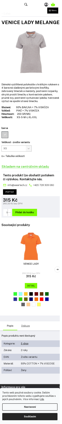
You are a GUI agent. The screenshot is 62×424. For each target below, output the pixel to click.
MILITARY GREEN (26, 299)
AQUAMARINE (20, 294)
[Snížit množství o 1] (9, 214)
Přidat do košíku (24, 212)
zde (42, 399)
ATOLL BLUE (26, 294)
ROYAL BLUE (47, 299)
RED (41, 299)
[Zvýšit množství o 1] (9, 210)
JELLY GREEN (20, 299)
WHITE (34, 304)
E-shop (24, 343)
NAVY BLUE (31, 299)
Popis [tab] (10, 325)
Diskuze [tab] (25, 325)
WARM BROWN (28, 304)
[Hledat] (26, 5)
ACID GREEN (15, 294)
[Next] (57, 269)
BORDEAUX (36, 294)
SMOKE (23, 304)
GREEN (47, 294)
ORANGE (36, 299)
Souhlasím (30, 416)
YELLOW (39, 304)
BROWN (41, 294)
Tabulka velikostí (15, 156)
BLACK (31, 294)
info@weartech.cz (17, 185)
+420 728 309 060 (43, 185)
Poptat (9, 192)
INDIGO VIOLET (15, 299)
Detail (31, 286)
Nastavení (30, 406)
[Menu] (52, 11)
